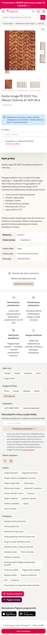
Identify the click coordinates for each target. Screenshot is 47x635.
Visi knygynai (9, 396)
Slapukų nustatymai (29, 575)
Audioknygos (29, 483)
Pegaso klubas (13, 599)
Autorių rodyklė (10, 509)
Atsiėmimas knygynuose (13, 531)
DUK (5, 580)
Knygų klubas (9, 378)
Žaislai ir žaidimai (11, 498)
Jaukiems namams (29, 498)
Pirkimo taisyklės (27, 552)
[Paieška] (42, 17)
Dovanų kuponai (14, 593)
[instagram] (11, 460)
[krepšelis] (43, 11)
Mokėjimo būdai (10, 552)
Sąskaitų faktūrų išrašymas (15, 521)
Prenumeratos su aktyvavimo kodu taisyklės (21, 585)
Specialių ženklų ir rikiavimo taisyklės (18, 547)
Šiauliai (37, 391)
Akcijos (26, 503)
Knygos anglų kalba (12, 483)
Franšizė (7, 373)
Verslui (38, 373)
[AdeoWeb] (38, 625)
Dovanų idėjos (8, 24)
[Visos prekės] (3, 11)
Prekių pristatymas (11, 526)
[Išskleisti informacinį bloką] (33, 11)
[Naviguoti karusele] (42, 52)
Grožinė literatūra (11, 473)
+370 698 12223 (11, 408)
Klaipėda (26, 391)
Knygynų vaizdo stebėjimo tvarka (17, 542)
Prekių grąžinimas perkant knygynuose (19, 536)
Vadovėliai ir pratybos (33, 488)
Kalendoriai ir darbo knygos (25, 24)
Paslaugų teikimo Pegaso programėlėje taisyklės (19, 563)
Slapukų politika (10, 575)
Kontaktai (28, 373)
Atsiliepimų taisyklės (12, 557)
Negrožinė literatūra (30, 473)
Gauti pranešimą (23, 631)
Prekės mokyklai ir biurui (13, 493)
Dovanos (30, 493)
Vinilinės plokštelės (11, 503)
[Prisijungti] (38, 11)
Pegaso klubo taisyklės (31, 570)
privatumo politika (12, 144)
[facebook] (5, 460)
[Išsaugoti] (42, 29)
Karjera (17, 373)
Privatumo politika (11, 570)
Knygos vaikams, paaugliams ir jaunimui (20, 478)
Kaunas (16, 391)
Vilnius (6, 391)
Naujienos (15, 580)
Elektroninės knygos (12, 488)
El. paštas (5, 130)
